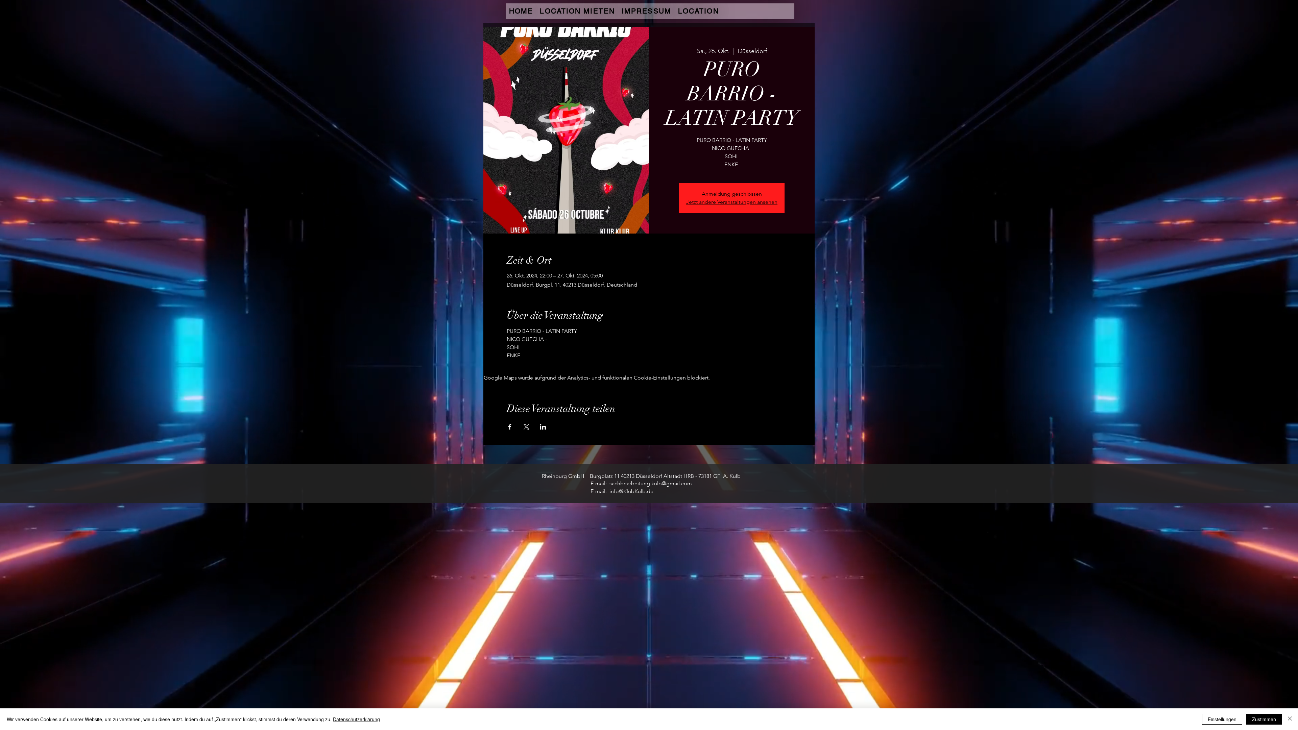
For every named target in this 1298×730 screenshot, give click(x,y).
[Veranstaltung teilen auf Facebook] (510, 427)
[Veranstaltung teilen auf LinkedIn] (543, 427)
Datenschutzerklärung (356, 719)
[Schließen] (1290, 719)
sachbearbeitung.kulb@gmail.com (650, 483)
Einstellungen (1222, 719)
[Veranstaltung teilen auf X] (526, 427)
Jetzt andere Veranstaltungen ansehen (731, 202)
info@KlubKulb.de (631, 491)
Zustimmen (1264, 719)
